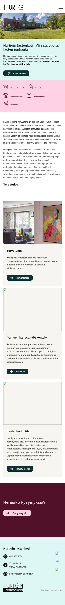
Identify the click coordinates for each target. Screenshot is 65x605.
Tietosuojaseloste (51, 590)
